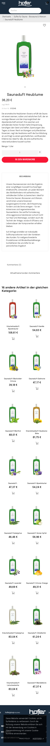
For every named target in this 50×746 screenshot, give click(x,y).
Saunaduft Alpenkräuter (37, 483)
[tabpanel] (25, 55)
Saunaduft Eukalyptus (13, 533)
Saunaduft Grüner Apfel (37, 533)
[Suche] (38, 10)
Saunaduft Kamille (37, 326)
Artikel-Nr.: (6, 108)
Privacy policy (24, 738)
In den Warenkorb (25, 160)
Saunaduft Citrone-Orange (37, 583)
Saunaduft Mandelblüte (36, 683)
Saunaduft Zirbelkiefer (37, 633)
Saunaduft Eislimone (37, 379)
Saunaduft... (13, 483)
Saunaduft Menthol (13, 431)
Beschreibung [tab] (25, 176)
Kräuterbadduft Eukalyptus (13, 633)
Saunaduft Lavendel (13, 583)
